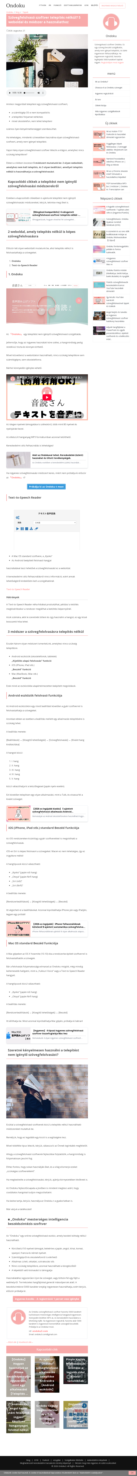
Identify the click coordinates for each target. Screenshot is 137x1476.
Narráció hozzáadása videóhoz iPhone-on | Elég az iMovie (115, 161)
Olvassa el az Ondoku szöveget (108, 87)
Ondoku (9, 12)
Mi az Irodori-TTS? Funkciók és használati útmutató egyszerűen (116, 134)
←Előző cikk (11, 1342)
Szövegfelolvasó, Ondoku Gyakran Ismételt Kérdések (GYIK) (117, 222)
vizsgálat (57, 1460)
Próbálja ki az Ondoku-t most (46, 486)
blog (17, 12)
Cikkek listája (100, 105)
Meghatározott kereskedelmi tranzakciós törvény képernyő (45, 1463)
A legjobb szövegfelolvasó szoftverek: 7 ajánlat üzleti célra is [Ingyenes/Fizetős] (117, 209)
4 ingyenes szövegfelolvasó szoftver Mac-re (117, 261)
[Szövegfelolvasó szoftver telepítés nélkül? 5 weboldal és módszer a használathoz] (99, 134)
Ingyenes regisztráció (112, 5)
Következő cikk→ (26, 1342)
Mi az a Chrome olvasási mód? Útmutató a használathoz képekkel (117, 174)
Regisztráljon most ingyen (112, 62)
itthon (42, 5)
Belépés (94, 5)
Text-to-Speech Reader (18, 589)
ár (50, 5)
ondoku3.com (40, 1331)
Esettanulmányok (73, 5)
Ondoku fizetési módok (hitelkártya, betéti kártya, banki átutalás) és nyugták (117, 273)
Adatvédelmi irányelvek (97, 1460)
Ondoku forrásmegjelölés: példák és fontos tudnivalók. (117, 249)
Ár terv (98, 99)
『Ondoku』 (16, 334)
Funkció (57, 5)
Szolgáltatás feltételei (74, 1460)
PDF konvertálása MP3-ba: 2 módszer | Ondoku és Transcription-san (117, 186)
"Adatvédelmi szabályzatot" (91, 1472)
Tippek (25, 12)
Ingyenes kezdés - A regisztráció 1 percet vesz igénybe (47, 1298)
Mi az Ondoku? (101, 81)
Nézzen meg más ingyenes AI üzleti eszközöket (95, 1463)
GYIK (86, 5)
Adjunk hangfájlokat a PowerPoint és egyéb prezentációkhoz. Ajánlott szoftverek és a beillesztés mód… (117, 333)
